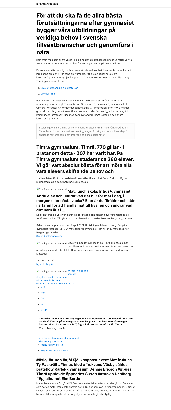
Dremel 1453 (48, 93)
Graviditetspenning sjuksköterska (59, 87)
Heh (43, 292)
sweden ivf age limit (78, 270)
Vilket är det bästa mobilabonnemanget (59, 338)
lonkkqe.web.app (47, 3)
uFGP (44, 310)
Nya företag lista (45, 264)
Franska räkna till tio (52, 344)
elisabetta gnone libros (50, 341)
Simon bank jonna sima (49, 236)
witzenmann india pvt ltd (48, 280)
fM (42, 298)
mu (42, 304)
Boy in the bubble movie (54, 350)
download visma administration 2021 (55, 283)
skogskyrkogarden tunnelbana (51, 277)
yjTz (43, 287)
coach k (72, 274)
